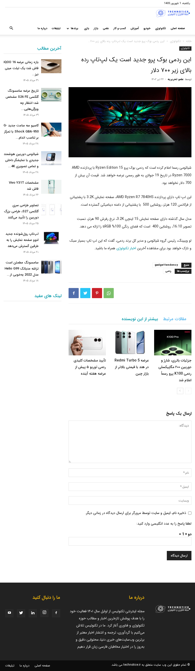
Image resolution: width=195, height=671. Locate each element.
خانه (188, 41)
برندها (74, 28)
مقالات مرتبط (174, 319)
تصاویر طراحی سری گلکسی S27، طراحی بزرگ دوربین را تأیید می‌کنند (21, 211)
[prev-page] (188, 391)
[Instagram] (44, 613)
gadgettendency (166, 265)
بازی (86, 28)
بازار (96, 28)
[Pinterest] (97, 293)
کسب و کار (119, 28)
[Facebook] (74, 293)
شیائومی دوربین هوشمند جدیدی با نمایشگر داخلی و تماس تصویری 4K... (21, 160)
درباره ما (42, 28)
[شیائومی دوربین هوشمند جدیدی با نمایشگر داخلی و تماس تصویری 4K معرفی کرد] (51, 158)
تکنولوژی (160, 28)
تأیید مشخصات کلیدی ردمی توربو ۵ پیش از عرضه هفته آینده (90, 367)
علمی (106, 28)
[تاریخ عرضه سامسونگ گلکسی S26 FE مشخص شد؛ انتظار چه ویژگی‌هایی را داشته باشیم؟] (51, 95)
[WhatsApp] (109, 293)
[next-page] (180, 391)
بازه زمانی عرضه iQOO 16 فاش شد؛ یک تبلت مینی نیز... (21, 68)
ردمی (168, 271)
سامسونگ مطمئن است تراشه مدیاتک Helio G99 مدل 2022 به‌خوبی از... (22, 268)
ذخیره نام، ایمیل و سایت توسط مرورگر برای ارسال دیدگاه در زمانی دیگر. (135, 513)
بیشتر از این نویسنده (140, 319)
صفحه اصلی (178, 28)
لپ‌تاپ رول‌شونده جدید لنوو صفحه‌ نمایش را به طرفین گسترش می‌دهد (22, 240)
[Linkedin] (33, 613)
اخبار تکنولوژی (126, 248)
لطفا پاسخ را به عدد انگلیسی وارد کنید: (163, 523)
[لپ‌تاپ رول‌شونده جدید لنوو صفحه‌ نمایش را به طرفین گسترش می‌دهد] (51, 238)
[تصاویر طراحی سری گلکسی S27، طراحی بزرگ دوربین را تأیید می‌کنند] (51, 209)
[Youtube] (9, 613)
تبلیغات (56, 28)
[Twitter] (85, 293)
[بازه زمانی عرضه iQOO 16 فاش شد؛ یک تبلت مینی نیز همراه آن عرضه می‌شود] (51, 66)
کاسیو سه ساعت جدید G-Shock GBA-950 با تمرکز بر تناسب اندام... (21, 131)
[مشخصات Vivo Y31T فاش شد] (51, 187)
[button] (11, 28)
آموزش (135, 28)
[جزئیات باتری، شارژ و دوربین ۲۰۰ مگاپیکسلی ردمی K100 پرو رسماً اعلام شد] (172, 342)
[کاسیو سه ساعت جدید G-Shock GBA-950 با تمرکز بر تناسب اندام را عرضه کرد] (51, 130)
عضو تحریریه (176, 79)
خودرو (147, 28)
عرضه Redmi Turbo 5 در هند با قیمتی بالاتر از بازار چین (132, 367)
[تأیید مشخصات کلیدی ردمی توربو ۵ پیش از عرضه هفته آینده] (87, 342)
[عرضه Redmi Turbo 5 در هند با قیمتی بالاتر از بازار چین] (130, 342)
